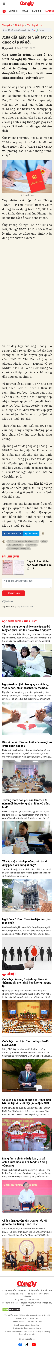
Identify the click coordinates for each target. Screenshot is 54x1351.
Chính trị (13, 11)
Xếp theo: (6, 606)
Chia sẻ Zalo (32, 533)
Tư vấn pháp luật (35, 25)
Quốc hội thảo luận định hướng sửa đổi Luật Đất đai (25, 1043)
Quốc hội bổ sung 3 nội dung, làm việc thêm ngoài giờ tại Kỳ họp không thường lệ (26, 983)
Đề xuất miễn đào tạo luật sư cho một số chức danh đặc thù (27, 744)
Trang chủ (7, 25)
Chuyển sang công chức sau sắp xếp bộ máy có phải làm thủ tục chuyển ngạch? (26, 628)
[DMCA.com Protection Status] (27, 1309)
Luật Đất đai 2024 (15, 545)
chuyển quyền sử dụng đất (19, 549)
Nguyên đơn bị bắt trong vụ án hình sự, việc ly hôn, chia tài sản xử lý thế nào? (25, 686)
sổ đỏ (44, 541)
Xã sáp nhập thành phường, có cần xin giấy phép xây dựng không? (25, 863)
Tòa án (24, 11)
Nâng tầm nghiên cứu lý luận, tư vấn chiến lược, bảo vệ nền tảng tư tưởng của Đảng (24, 1162)
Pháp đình (36, 11)
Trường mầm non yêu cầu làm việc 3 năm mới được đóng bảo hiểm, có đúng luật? (26, 803)
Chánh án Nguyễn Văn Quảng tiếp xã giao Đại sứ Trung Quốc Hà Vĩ (24, 1222)
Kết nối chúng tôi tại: (27, 1339)
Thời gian (15, 607)
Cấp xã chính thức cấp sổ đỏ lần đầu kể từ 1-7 (39, 565)
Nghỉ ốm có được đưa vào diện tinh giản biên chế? (26, 921)
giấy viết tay (31, 545)
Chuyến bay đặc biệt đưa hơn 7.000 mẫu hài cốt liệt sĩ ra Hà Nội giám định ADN (26, 1101)
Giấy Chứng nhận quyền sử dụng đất (23, 541)
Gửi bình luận (14, 593)
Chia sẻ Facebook (13, 533)
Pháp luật (19, 25)
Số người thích (27, 606)
